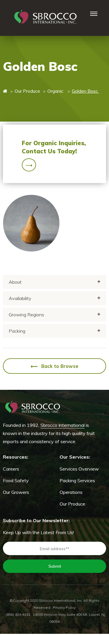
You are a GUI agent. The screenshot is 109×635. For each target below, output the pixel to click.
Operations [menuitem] (71, 492)
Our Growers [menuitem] (16, 492)
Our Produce (27, 91)
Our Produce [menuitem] (72, 504)
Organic (56, 91)
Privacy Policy (64, 607)
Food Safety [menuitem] (16, 480)
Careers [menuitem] (11, 469)
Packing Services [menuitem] (77, 480)
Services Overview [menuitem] (79, 469)
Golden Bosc (85, 91)
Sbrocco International (62, 425)
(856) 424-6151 (18, 614)
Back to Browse (54, 366)
